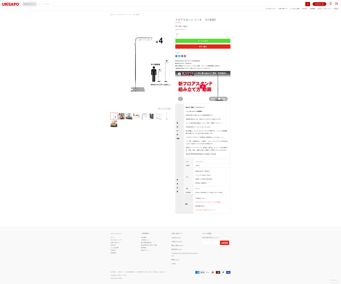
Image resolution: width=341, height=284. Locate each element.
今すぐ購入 (203, 47)
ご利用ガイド (145, 240)
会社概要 (312, 8)
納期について (175, 259)
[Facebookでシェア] (176, 56)
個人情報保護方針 (146, 242)
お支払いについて (176, 241)
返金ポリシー (145, 250)
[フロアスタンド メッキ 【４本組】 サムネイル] (113, 116)
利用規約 (143, 247)
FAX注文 (304, 8)
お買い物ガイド (283, 8)
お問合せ (336, 8)
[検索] (307, 4)
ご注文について (176, 237)
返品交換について (176, 249)
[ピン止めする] (185, 56)
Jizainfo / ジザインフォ (324, 8)
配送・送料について (177, 245)
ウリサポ (178, 22)
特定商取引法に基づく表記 (149, 245)
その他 (173, 263)
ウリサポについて (270, 8)
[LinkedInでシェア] (182, 56)
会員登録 (113, 253)
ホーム (113, 14)
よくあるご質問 (295, 8)
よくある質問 (115, 247)
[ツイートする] (179, 56)
